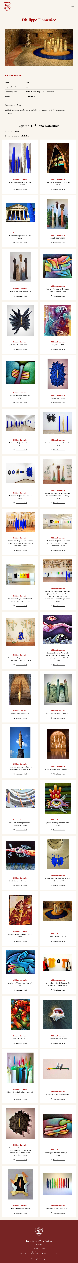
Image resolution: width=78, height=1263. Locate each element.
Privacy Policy (24, 1254)
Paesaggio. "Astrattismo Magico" (57, 1153)
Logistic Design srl (42, 1259)
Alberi (52, 238)
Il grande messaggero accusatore (57, 823)
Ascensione (55, 398)
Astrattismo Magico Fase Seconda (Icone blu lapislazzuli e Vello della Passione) (20, 543)
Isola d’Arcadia (55, 937)
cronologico (15, 136)
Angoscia (55, 345)
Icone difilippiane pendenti (55, 769)
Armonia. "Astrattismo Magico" (20, 396)
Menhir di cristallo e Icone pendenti (20, 1092)
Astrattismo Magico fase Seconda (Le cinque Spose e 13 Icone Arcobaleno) (57, 543)
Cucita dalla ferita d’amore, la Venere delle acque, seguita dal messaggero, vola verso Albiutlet (57, 655)
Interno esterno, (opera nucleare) (20, 934)
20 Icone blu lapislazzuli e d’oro (20, 182)
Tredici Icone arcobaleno (55, 1208)
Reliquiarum (15, 1208)
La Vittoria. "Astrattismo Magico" (20, 983)
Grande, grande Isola (53, 714)
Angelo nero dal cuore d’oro (18, 345)
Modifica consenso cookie (50, 1254)
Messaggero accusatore (55, 1094)
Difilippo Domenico (39, 19)
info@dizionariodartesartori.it (39, 1252)
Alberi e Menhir (15, 291)
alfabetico (25, 136)
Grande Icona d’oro (18, 714)
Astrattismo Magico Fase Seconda (20, 443)
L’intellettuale (18, 1039)
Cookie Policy (35, 1254)
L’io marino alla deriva (55, 1039)
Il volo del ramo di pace (18, 881)
